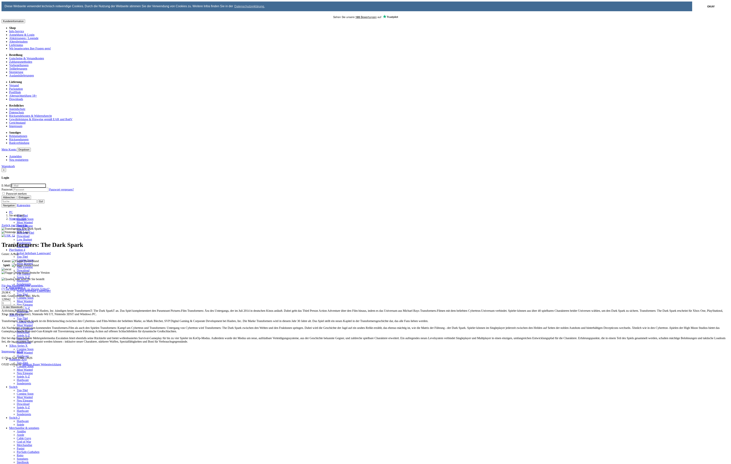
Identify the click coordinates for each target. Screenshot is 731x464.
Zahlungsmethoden (20, 61)
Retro (20, 455)
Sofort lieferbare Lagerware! (34, 253)
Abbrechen (9, 197)
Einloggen (24, 197)
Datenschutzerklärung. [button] (249, 6)
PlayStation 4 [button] (17, 249)
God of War (24, 441)
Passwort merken (16, 193)
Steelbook (23, 462)
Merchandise (24, 445)
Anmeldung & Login (21, 34)
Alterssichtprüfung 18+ (23, 95)
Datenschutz (16, 112)
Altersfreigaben (18, 41)
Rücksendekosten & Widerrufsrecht (30, 115)
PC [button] (11, 212)
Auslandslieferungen (21, 75)
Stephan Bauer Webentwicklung (41, 364)
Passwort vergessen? (61, 189)
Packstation (16, 88)
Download (23, 236)
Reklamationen (18, 136)
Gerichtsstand (17, 122)
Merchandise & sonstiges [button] (24, 428)
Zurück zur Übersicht (14, 225)
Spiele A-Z (23, 277)
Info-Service (16, 31)
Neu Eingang (25, 304)
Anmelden (15, 156)
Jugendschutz (17, 109)
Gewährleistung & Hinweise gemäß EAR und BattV (41, 119)
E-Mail (6, 185)
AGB (20, 351)
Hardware (23, 356)
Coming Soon (25, 297)
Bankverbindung (19, 142)
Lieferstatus (16, 45)
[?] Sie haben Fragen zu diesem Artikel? (25, 289)
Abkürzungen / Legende (23, 38)
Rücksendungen (19, 139)
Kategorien (23, 205)
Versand (14, 85)
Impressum (15, 126)
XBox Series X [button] (18, 345)
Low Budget (24, 239)
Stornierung (16, 72)
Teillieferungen (18, 68)
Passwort (7, 189)
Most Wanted (25, 222)
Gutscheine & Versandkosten (26, 58)
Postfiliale (15, 92)
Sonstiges (22, 458)
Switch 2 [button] (14, 417)
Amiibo (21, 431)
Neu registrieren (18, 159)
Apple (20, 434)
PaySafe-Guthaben (28, 452)
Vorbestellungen (19, 65)
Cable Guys (24, 438)
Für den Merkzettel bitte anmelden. (22, 285)
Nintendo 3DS (18, 218)
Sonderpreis (24, 383)
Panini (20, 448)
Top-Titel (22, 256)
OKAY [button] (711, 6)
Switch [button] (13, 386)
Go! (41, 201)
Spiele (20, 424)
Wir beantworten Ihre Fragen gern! (30, 48)
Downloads (16, 99)
